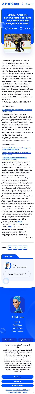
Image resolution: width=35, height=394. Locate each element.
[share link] (25, 248)
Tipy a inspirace (18, 331)
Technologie (17, 325)
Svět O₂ (17, 322)
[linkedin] (10, 248)
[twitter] (20, 248)
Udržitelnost (17, 328)
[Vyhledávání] (23, 4)
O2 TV (10, 227)
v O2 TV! (19, 222)
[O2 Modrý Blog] (10, 4)
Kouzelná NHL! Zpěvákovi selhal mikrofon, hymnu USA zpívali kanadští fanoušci (16, 148)
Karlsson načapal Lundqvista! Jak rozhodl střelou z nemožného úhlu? (16, 153)
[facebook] (15, 248)
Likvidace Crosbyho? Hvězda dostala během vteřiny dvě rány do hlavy (17, 110)
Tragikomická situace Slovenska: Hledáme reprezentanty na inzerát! (14, 158)
